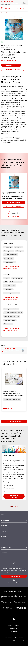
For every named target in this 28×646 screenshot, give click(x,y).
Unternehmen (5, 520)
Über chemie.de (14, 631)
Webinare (4, 536)
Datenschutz (21, 641)
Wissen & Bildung (6, 547)
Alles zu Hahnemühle (13, 216)
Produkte (4, 525)
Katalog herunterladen (12, 69)
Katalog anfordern (11, 65)
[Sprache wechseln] (20, 8)
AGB (14, 641)
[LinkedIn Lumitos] (14, 619)
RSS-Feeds (4, 552)
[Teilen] (18, 8)
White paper (4, 531)
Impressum (7, 641)
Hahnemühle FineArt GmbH (8, 60)
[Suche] (15, 8)
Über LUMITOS (13, 628)
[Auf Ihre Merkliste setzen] (23, 8)
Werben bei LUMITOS (13, 625)
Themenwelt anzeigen (14, 496)
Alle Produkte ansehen (14, 421)
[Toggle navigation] (26, 9)
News (2, 514)
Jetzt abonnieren (14, 576)
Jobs (2, 542)
